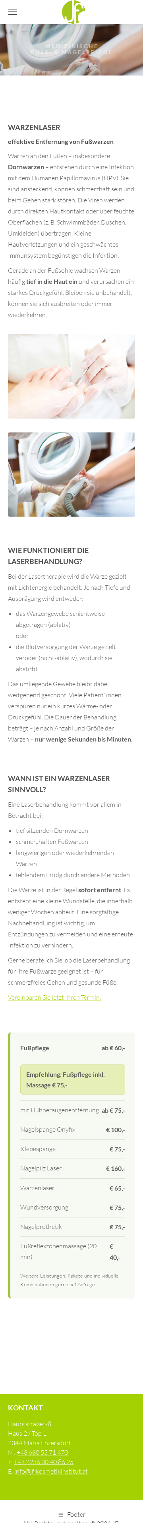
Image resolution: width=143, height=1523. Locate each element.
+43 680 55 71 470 (42, 1452)
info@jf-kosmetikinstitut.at (51, 1471)
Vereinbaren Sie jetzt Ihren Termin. (54, 997)
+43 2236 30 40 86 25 (43, 1462)
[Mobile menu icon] (12, 12)
